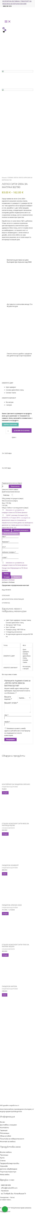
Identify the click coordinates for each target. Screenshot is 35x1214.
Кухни (2, 1158)
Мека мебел (4, 1174)
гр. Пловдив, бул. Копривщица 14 (13, 1193)
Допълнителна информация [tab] (13, 599)
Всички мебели (6, 1152)
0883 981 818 (7, 6)
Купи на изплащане (11, 533)
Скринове (4, 1166)
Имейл (7, 722)
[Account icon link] (3, 28)
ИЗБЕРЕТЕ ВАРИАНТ (9, 398)
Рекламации (4, 1133)
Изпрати (17, 577)
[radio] (19, 387)
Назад (6, 574)
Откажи (6, 530)
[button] (8, 580)
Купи (4, 874)
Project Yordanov (25, 1105)
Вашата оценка (8, 698)
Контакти (4, 1127)
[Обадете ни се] (5, 1209)
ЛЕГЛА (16, 177)
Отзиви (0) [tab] (6, 603)
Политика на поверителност (12, 1139)
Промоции (4, 1155)
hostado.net (15, 1211)
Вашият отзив (11, 703)
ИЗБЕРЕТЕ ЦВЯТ (7, 383)
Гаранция (3, 1130)
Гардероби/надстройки (9, 1163)
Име (6, 715)
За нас (2, 1122)
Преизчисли (15, 486)
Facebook (5, 1191)
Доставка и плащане (8, 1125)
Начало (4, 177)
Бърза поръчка (10, 424)
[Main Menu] (7, 21)
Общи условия (5, 1136)
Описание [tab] (6, 595)
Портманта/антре (8, 1172)
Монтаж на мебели (7, 1141)
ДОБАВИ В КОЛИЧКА (22, 430)
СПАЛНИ (10, 177)
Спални (3, 1160)
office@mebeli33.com (9, 1188)
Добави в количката (21, 530)
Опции (5, 793)
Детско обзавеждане (8, 1169)
